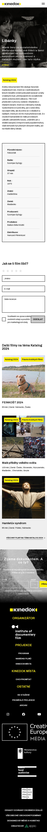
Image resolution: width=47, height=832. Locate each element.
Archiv (23, 705)
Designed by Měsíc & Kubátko (23, 821)
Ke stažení (23, 695)
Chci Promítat (23, 679)
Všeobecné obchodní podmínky (23, 815)
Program (23, 653)
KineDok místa (23, 664)
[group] (23, 278)
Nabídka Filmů (23, 659)
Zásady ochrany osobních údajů (23, 810)
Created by (17, 826)
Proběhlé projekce (23, 700)
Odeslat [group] (38, 319)
